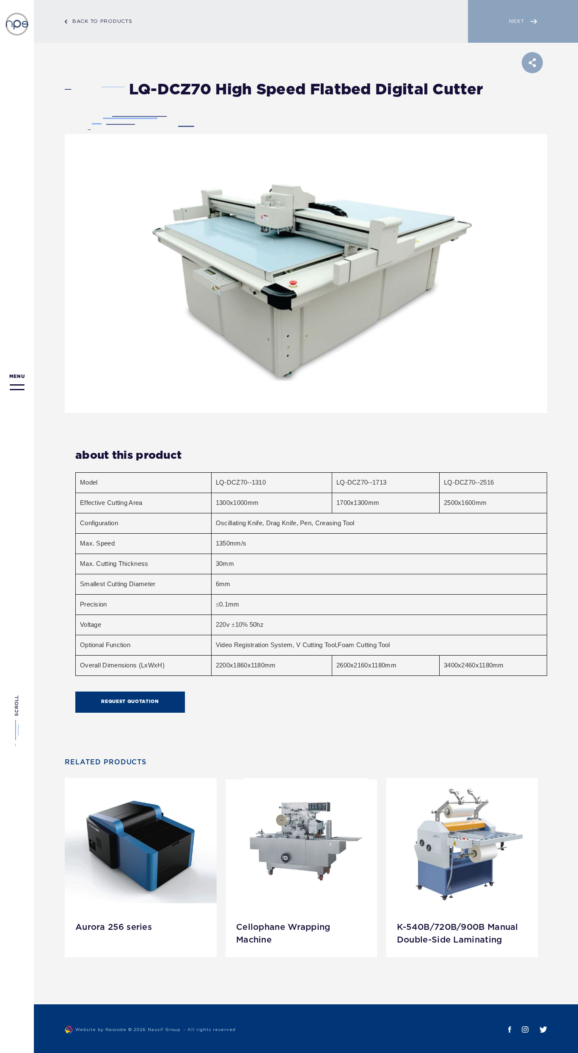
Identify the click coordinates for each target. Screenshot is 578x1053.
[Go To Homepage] (17, 24)
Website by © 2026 (155, 1030)
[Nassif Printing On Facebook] (504, 1029)
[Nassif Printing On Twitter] (537, 1029)
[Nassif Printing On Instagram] (519, 1029)
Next (516, 21)
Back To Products (102, 21)
